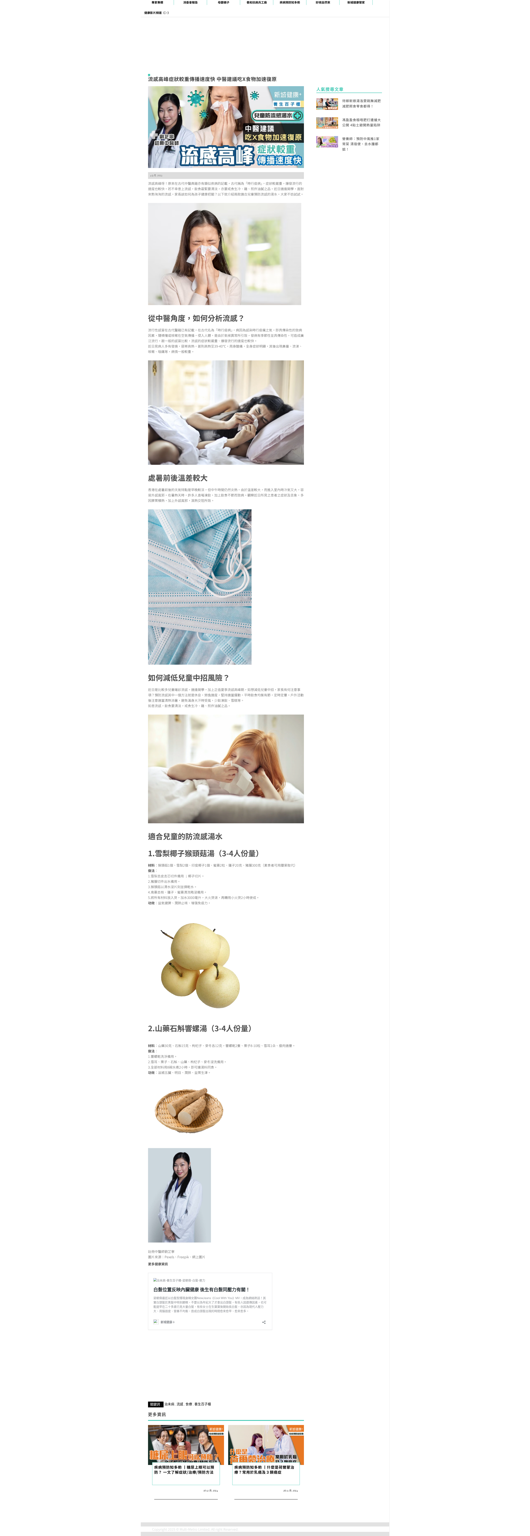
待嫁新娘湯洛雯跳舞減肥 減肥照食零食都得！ (361, 103)
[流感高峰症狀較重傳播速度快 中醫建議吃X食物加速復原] (226, 126)
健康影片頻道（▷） (157, 13)
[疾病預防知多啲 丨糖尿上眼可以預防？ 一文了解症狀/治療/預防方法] (186, 1444)
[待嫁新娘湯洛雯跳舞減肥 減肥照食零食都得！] (327, 103)
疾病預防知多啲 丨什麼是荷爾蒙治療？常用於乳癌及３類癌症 (264, 1469)
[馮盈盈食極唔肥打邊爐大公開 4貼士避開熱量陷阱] (327, 122)
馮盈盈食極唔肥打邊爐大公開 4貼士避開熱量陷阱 (361, 122)
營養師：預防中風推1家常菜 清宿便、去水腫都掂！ (360, 144)
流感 (180, 1404)
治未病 (169, 1404)
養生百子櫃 (202, 1404)
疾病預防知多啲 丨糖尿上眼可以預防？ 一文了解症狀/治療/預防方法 (184, 1469)
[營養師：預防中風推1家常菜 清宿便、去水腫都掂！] (327, 141)
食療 (189, 1404)
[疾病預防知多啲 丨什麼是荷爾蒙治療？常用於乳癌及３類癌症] (266, 1444)
